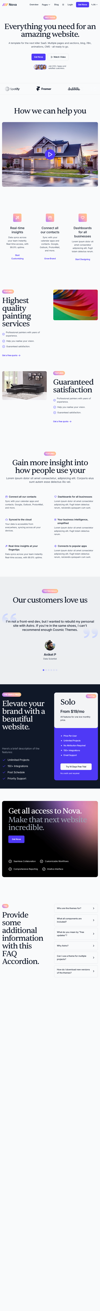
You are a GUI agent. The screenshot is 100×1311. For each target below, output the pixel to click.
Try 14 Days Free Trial (76, 766)
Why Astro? (62, 945)
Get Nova (82, 4)
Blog (56, 4)
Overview (34, 4)
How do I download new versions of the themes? (73, 971)
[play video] (50, 154)
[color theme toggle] (63, 4)
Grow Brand (50, 258)
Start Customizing (17, 257)
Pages (45, 4)
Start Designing (82, 259)
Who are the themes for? (69, 908)
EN (94, 4)
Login (70, 4)
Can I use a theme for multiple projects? (71, 958)
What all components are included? (69, 920)
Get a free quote (9, 355)
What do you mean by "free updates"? (70, 934)
